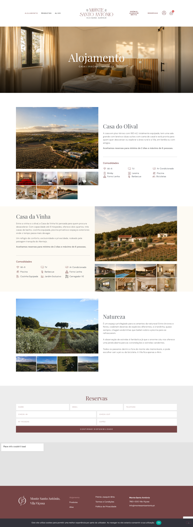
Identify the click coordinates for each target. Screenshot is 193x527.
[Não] (188, 522)
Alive (58, 13)
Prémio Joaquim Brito (105, 497)
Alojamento (31, 13)
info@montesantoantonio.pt (142, 505)
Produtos (46, 13)
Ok (159, 522)
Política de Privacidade (106, 506)
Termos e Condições (105, 501)
